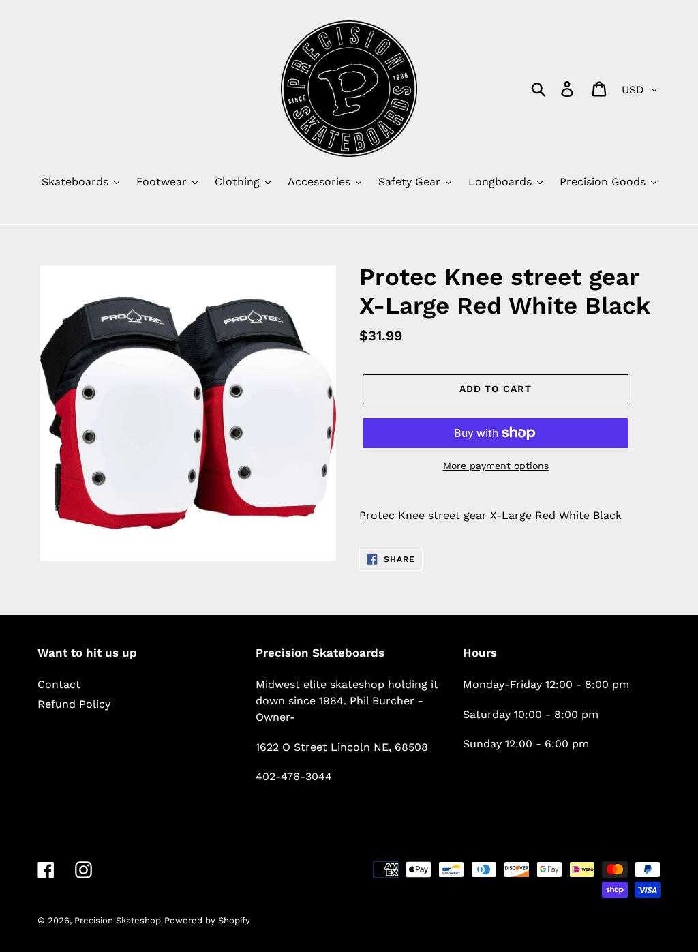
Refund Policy (73, 704)
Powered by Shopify (207, 920)
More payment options (496, 465)
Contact (58, 684)
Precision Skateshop (117, 920)
